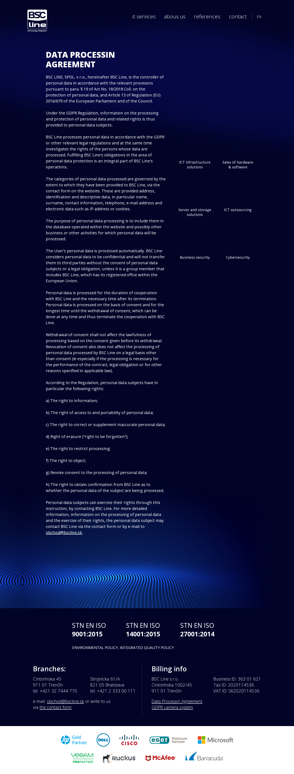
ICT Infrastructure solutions (194, 164)
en (259, 16)
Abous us (174, 16)
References (207, 16)
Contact (238, 16)
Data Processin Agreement (177, 701)
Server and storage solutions (194, 212)
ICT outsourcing (238, 209)
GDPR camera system (172, 707)
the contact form (56, 707)
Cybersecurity (238, 257)
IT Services (144, 16)
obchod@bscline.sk (64, 532)
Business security (195, 257)
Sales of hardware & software (237, 164)
